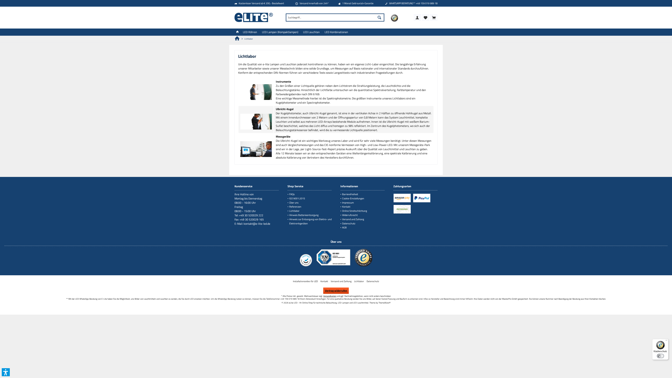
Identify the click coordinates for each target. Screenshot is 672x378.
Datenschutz (348, 223)
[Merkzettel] (425, 17)
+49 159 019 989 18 (427, 3)
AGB (344, 227)
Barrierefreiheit (350, 194)
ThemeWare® (385, 302)
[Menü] (666, 341)
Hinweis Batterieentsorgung (303, 215)
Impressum (348, 202)
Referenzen (295, 206)
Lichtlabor (294, 211)
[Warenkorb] (434, 17)
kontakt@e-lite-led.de (257, 224)
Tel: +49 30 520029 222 (248, 215)
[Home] (237, 32)
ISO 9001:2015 (297, 198)
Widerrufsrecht (350, 215)
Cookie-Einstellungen (353, 198)
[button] (6, 372)
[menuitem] (434, 17)
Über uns (294, 202)
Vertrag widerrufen (336, 291)
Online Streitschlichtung (354, 211)
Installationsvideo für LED (305, 281)
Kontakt (346, 206)
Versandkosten (329, 296)
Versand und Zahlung (353, 219)
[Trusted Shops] (363, 266)
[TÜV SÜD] (333, 266)
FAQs (292, 194)
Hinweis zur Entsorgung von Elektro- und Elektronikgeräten (310, 221)
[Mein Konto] (417, 17)
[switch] (660, 356)
